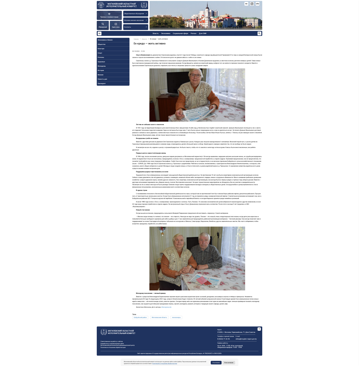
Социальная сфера (180, 33)
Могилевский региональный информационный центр (118, 345)
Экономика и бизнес (105, 40)
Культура (101, 49)
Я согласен (216, 362)
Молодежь (102, 66)
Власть (156, 33)
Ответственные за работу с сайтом (112, 341)
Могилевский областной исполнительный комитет (121, 5)
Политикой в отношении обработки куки (164, 363)
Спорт (100, 53)
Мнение (100, 75)
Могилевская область (159, 317)
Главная (136, 39)
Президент (102, 83)
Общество (101, 44)
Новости (144, 39)
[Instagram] (252, 4)
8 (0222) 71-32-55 (223, 339)
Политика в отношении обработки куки (113, 347)
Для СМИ (202, 33)
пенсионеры (176, 317)
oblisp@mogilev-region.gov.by (246, 339)
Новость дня (102, 79)
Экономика (165, 33)
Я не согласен (228, 362)
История (101, 70)
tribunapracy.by (166, 307)
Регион (193, 33)
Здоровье (101, 62)
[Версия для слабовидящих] (257, 4)
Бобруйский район (140, 317)
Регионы (101, 57)
